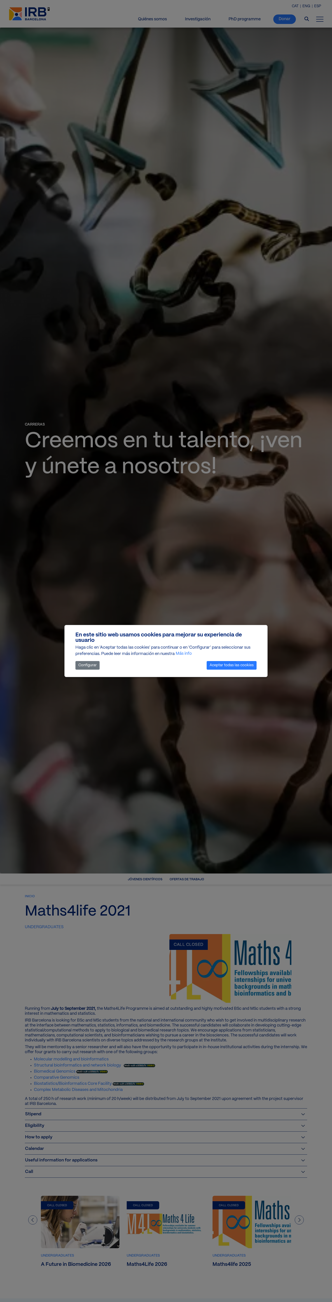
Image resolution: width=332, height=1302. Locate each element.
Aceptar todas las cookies (232, 665)
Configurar (87, 665)
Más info (184, 654)
